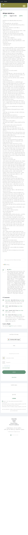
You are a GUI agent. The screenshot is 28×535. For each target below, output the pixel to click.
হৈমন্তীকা (6, 306)
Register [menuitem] (5, 1)
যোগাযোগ (14, 420)
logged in (11, 326)
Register (14, 377)
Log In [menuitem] (2, 1)
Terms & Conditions (14, 424)
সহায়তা (14, 421)
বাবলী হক (5, 15)
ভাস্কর (6, 314)
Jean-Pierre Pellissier (13, 259)
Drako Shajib (7, 300)
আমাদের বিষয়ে (14, 419)
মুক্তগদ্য (20, 15)
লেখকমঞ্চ (14, 398)
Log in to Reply (21, 300)
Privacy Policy (14, 423)
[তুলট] (4, 4)
